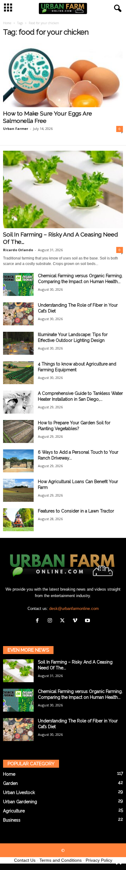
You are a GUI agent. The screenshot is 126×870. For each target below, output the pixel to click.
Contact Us (24, 860)
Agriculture (14, 810)
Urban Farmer (15, 128)
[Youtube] (88, 621)
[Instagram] (51, 621)
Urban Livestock (19, 792)
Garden (10, 783)
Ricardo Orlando (18, 250)
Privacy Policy (99, 860)
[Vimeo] (76, 621)
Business (11, 820)
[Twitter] (63, 621)
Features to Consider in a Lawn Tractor (76, 511)
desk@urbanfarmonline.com (74, 608)
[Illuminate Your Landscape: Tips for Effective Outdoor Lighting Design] (18, 343)
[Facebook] (38, 621)
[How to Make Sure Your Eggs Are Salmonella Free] (63, 75)
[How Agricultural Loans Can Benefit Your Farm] (18, 490)
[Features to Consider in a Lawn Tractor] (18, 519)
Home (7, 23)
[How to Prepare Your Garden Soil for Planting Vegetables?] (18, 431)
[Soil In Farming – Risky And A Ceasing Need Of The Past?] (63, 189)
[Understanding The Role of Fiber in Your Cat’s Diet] (18, 313)
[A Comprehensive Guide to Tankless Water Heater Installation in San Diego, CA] (18, 402)
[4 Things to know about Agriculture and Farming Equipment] (18, 372)
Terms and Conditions (60, 860)
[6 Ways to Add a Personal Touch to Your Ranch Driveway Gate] (18, 460)
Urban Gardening (20, 801)
